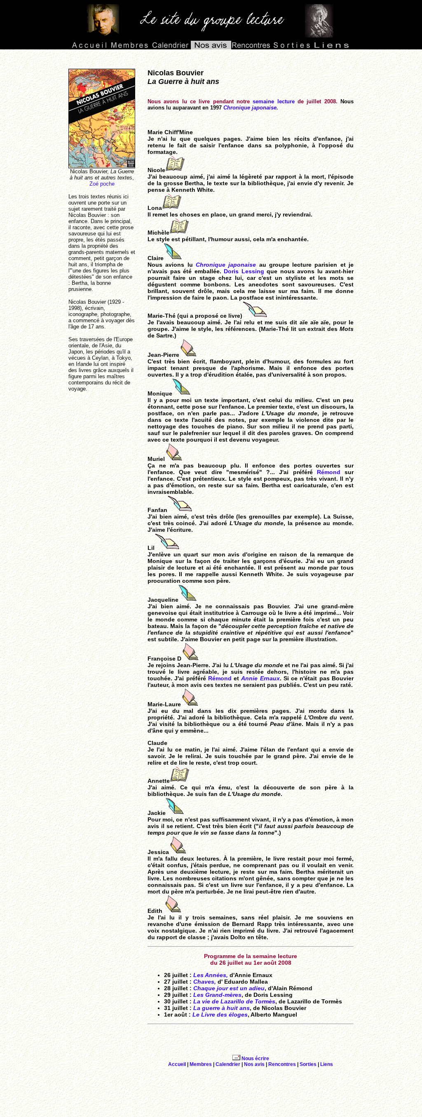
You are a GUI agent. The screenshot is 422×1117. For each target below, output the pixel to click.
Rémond (328, 472)
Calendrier (228, 1064)
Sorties (308, 1064)
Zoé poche (102, 184)
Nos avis (254, 1064)
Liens (326, 1064)
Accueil (177, 1064)
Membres (201, 1064)
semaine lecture (273, 101)
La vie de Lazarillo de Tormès (234, 1001)
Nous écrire (255, 1058)
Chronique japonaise (250, 108)
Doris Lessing (244, 271)
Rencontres (282, 1064)
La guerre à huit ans (221, 1008)
